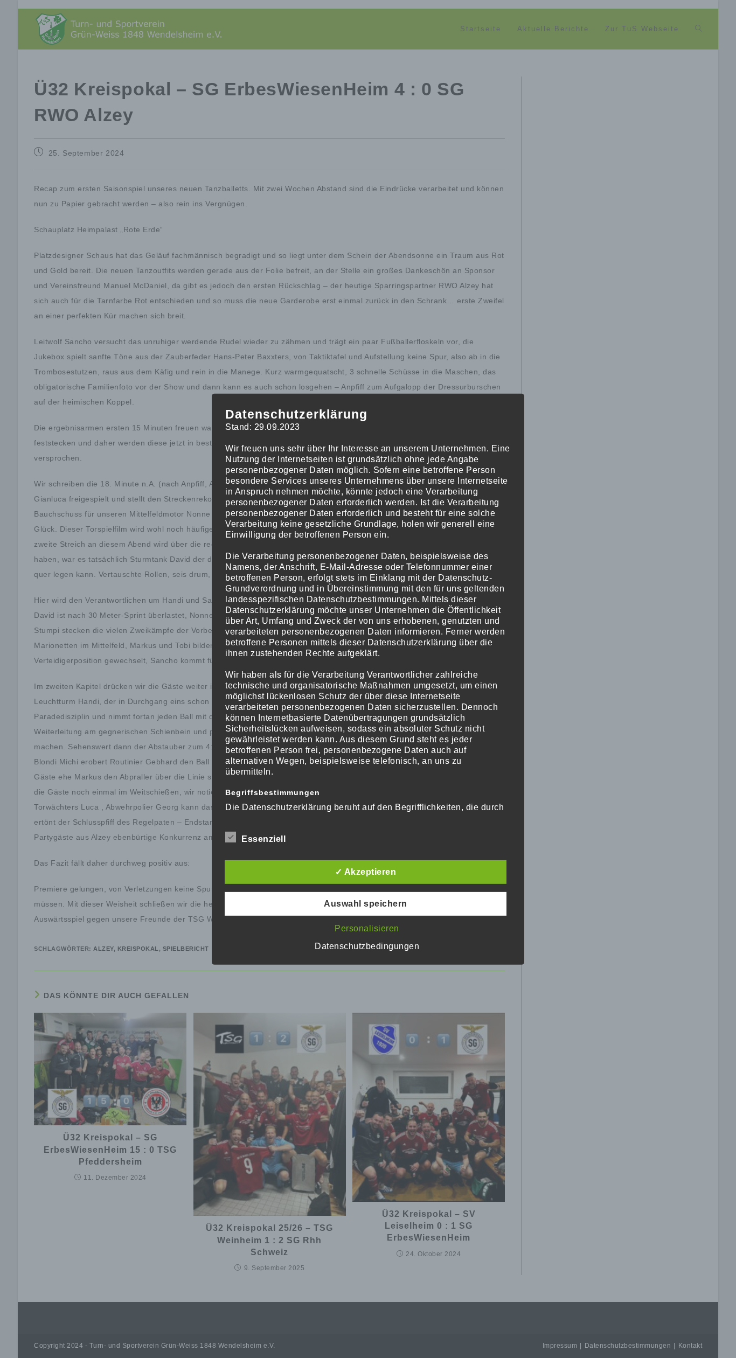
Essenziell (263, 839)
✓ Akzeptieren (366, 871)
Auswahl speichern (365, 903)
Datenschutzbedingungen (367, 946)
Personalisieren (367, 928)
